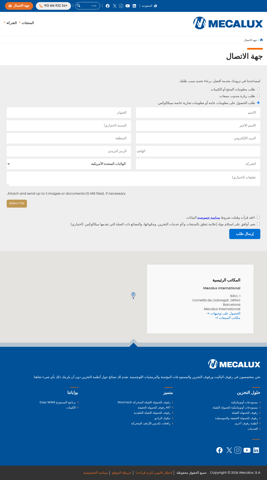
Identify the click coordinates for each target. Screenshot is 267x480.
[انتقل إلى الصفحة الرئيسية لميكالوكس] (261, 40)
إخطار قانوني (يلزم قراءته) (154, 472)
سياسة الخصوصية (95, 472)
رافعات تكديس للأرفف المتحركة (150, 423)
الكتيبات (71, 407)
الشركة (11, 23)
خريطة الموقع (121, 472)
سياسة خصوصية (208, 217)
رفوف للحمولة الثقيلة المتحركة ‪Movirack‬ (144, 402)
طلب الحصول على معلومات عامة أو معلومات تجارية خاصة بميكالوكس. (206, 103)
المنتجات (27, 23)
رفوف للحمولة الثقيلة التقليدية (152, 413)
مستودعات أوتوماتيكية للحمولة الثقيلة (235, 407)
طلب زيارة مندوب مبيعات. (237, 96)
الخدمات (253, 429)
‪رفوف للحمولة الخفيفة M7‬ (154, 407)
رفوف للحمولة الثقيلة (245, 413)
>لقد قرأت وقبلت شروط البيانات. (221, 217)
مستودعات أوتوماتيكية (244, 402)
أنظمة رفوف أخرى (246, 423)
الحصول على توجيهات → (223, 313)
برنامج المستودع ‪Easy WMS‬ (58, 402)
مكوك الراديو (162, 418)
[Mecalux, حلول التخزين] (228, 30)
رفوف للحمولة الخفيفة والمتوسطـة (236, 418)
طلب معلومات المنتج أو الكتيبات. (233, 89)
